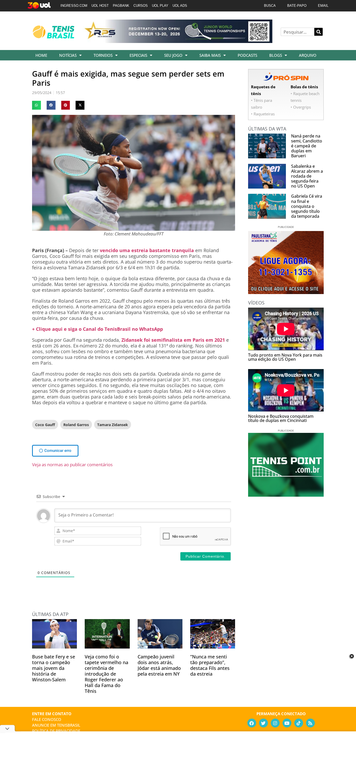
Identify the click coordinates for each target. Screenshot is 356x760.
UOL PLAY (160, 6)
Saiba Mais (210, 55)
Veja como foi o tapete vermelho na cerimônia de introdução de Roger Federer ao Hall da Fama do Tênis (106, 673)
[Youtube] (287, 723)
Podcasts (247, 55)
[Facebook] (251, 723)
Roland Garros (76, 424)
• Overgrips (301, 107)
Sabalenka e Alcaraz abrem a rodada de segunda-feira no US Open (307, 176)
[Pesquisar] (318, 32)
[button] (36, 105)
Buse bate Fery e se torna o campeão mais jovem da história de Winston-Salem (53, 668)
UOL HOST (100, 6)
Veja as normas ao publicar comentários (72, 465)
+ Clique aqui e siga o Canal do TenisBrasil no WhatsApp (97, 329)
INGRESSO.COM (73, 6)
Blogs (275, 55)
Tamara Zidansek (112, 424)
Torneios (103, 55)
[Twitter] (263, 723)
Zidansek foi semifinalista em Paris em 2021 (173, 340)
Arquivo (307, 55)
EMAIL (323, 6)
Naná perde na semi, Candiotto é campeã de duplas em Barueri (306, 146)
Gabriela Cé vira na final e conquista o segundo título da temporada (306, 206)
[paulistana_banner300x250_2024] (286, 292)
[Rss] (310, 723)
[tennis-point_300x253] (286, 495)
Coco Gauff (45, 424)
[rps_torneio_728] (177, 41)
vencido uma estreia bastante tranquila (147, 250)
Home (41, 55)
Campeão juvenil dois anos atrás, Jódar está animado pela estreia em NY (159, 665)
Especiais (138, 55)
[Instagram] (275, 723)
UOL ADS (180, 6)
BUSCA (270, 6)
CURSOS (140, 6)
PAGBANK (121, 6)
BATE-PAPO (296, 6)
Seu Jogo (173, 55)
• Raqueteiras (263, 113)
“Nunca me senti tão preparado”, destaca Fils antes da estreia (210, 665)
